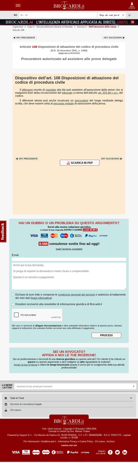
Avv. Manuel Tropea (80, 431)
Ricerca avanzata (129, 15)
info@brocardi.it (48, 441)
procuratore (81, 100)
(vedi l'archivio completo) (69, 249)
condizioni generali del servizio (76, 294)
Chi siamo (100, 441)
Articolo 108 (18, 30)
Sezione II (96, 26)
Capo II (50, 26)
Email (15, 255)
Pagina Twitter (117, 451)
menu (18, 5)
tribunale (67, 92)
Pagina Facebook (110, 451)
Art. (25, 38)
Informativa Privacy (67, 441)
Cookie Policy (86, 441)
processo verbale (63, 103)
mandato (51, 89)
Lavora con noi (69, 445)
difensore (27, 89)
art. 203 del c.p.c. (108, 92)
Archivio (111, 441)
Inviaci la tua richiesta (25, 364)
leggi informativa (41, 298)
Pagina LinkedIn (124, 451)
